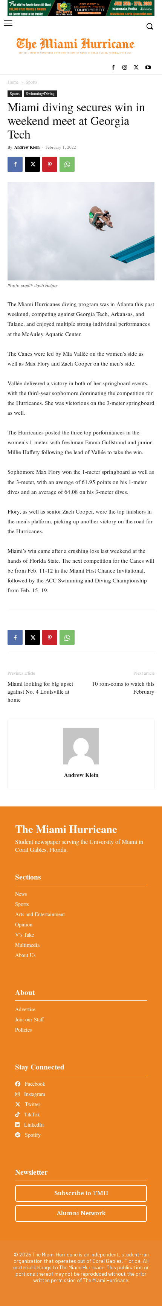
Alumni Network (81, 1213)
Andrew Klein (27, 147)
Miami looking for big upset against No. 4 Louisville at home (40, 691)
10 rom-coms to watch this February (123, 687)
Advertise (25, 1009)
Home (13, 82)
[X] (136, 68)
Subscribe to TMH (81, 1193)
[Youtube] (148, 68)
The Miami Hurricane (66, 829)
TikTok (31, 1114)
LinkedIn (33, 1124)
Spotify (32, 1134)
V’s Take (24, 934)
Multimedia (27, 944)
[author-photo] (81, 764)
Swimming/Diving (40, 93)
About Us (25, 955)
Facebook (34, 1083)
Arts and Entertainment (40, 914)
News (21, 893)
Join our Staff (29, 1019)
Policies (23, 1029)
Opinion (23, 924)
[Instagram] (125, 68)
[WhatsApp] (67, 164)
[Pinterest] (49, 164)
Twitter (31, 1104)
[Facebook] (113, 68)
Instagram (34, 1093)
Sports (31, 82)
